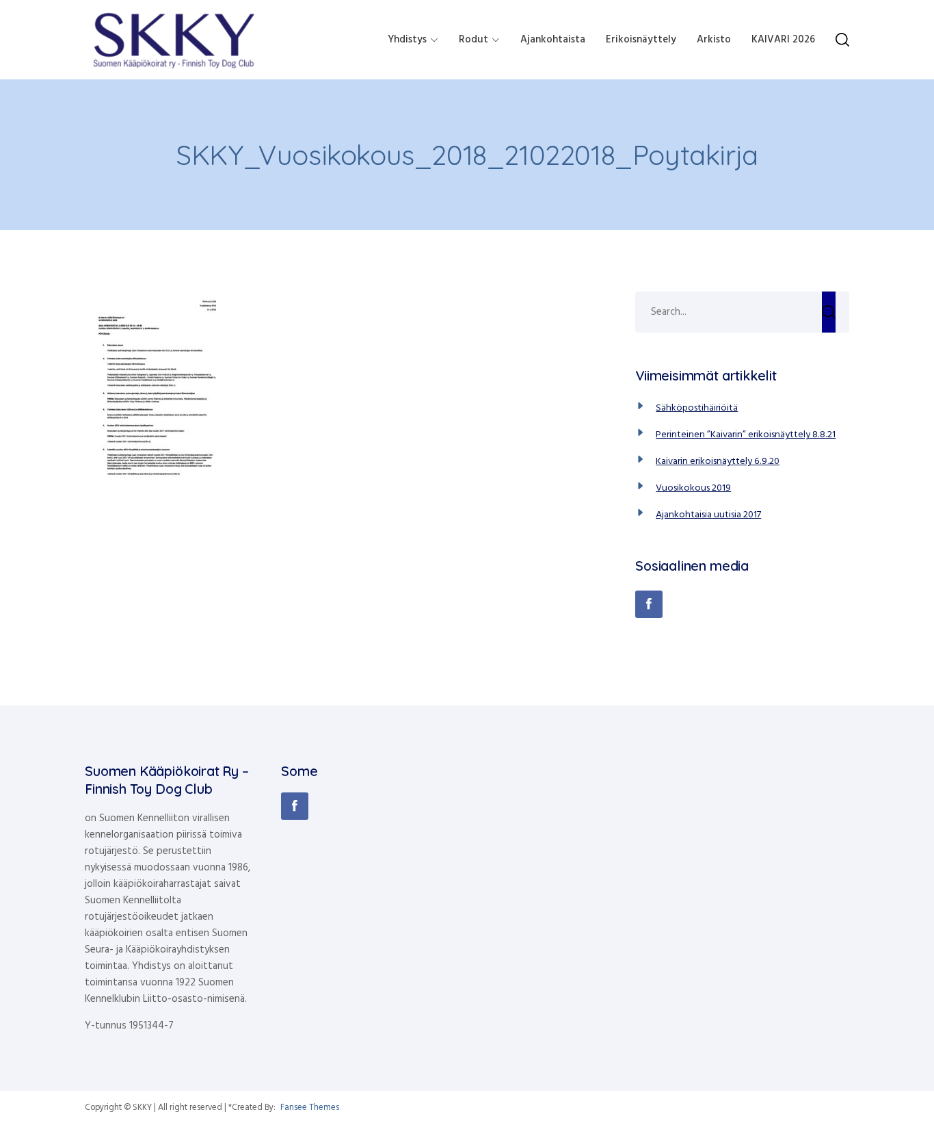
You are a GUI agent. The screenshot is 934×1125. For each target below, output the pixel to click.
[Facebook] (649, 604)
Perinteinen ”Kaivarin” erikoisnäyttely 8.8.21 (746, 435)
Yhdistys (407, 39)
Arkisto (714, 39)
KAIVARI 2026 (783, 39)
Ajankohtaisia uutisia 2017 (708, 515)
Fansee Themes (309, 1108)
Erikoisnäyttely (641, 39)
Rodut (473, 39)
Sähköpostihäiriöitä (697, 408)
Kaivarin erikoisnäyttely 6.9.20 (717, 461)
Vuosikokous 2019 (693, 488)
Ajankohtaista (552, 39)
